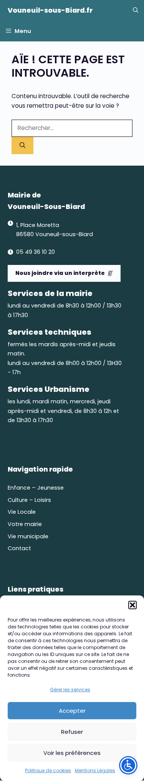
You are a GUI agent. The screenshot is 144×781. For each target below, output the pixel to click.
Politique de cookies (48, 770)
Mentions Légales (95, 770)
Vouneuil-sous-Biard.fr (50, 10)
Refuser (72, 732)
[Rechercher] (22, 145)
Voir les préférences (72, 753)
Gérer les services (70, 689)
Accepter (72, 711)
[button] (132, 605)
